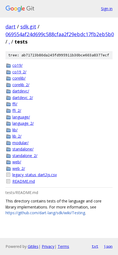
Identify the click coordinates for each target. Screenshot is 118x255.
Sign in (107, 8)
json (108, 246)
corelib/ (19, 78)
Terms (63, 246)
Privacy (48, 246)
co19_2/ (19, 71)
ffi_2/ (16, 110)
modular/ (20, 142)
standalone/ (22, 149)
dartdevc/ (20, 91)
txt (95, 246)
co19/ (17, 65)
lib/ (15, 129)
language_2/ (23, 123)
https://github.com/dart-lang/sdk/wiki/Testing (45, 212)
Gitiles (33, 246)
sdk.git (28, 26)
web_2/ (18, 168)
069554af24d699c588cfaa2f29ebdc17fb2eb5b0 (59, 34)
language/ (21, 117)
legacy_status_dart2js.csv (34, 174)
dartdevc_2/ (22, 97)
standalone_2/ (24, 155)
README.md (23, 181)
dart (10, 26)
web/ (16, 161)
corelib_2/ (20, 84)
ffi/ (14, 103)
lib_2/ (16, 136)
